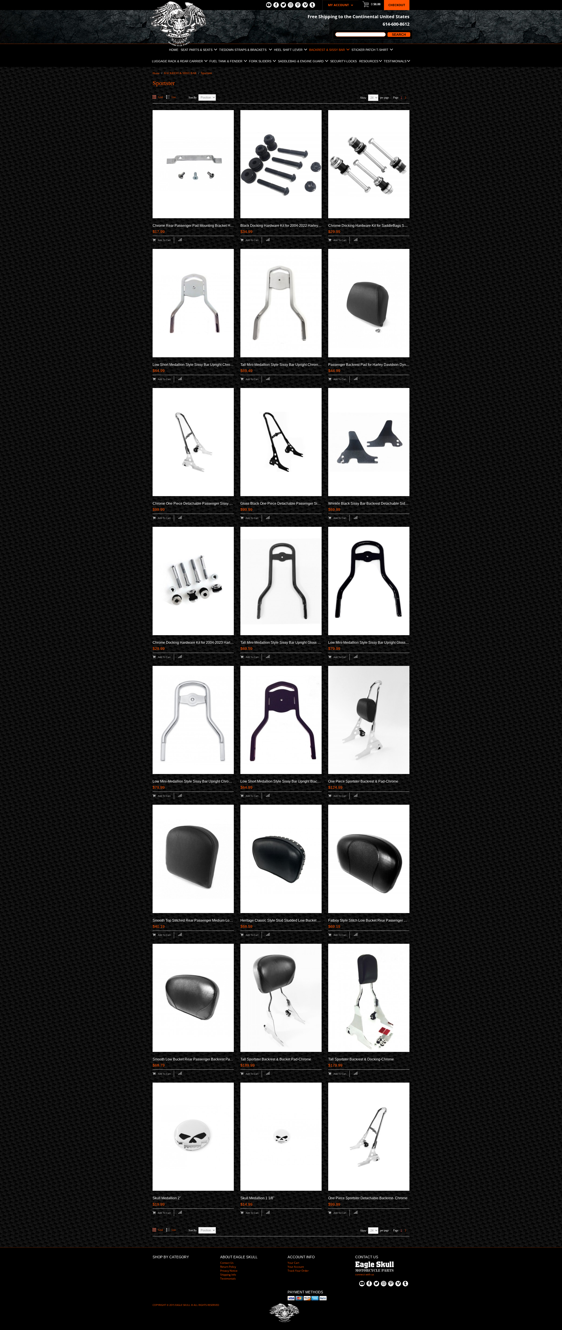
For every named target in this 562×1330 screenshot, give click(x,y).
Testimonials (395, 61)
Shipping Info (228, 1274)
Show (363, 97)
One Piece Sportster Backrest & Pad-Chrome (363, 781)
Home (156, 73)
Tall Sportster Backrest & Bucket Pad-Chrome (275, 1059)
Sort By (193, 97)
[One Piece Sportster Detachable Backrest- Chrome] (368, 1137)
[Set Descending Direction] (217, 96)
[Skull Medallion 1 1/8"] (281, 1137)
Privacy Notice (229, 1271)
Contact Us (227, 1263)
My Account (338, 5)
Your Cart (293, 1263)
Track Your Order (298, 1271)
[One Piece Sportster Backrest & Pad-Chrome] (368, 720)
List (174, 97)
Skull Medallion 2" (167, 1198)
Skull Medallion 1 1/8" (257, 1198)
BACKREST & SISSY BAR (180, 73)
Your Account (296, 1267)
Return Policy (228, 1267)
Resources (368, 61)
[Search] (398, 34)
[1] (368, 303)
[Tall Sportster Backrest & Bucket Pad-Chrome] (281, 998)
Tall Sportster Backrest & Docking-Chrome (361, 1059)
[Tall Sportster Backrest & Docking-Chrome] (368, 998)
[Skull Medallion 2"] (193, 1137)
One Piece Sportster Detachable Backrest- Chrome (367, 1198)
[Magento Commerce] (177, 2)
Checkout (396, 5)
